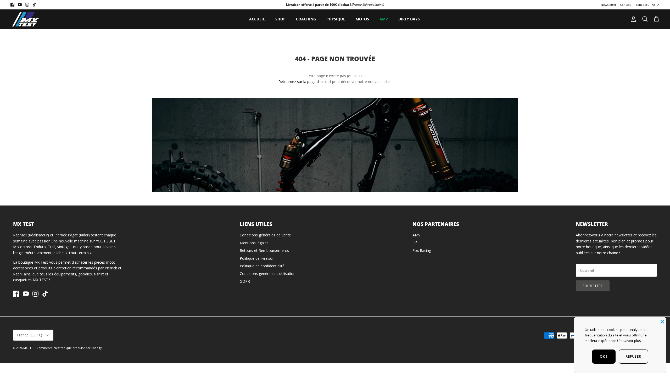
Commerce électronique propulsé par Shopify (69, 348)
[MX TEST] (25, 19)
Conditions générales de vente (265, 234)
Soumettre (593, 286)
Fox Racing (421, 250)
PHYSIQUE (335, 18)
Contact (625, 5)
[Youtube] (20, 5)
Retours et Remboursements (264, 250)
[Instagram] (27, 5)
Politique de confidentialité (262, 265)
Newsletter (608, 5)
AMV (383, 18)
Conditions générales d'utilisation (267, 273)
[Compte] (632, 19)
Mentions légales (254, 242)
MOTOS (362, 18)
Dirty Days (409, 18)
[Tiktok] (34, 5)
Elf (414, 242)
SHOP (280, 18)
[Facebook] (12, 5)
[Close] (662, 321)
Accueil (257, 18)
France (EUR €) (645, 5)
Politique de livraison (257, 258)
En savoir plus (630, 340)
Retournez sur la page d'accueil (304, 81)
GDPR (245, 281)
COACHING (306, 18)
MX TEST (29, 348)
